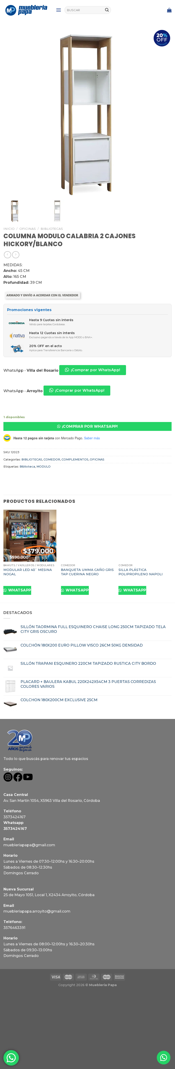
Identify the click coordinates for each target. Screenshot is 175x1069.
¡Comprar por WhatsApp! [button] (95, 370)
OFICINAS (27, 228)
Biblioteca (27, 466)
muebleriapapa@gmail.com (29, 845)
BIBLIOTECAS (52, 228)
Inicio (9, 228)
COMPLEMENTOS (75, 459)
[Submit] (107, 10)
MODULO (43, 466)
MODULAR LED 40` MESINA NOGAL (27, 572)
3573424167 (14, 817)
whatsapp (19, 590)
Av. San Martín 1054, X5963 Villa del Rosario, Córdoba (51, 800)
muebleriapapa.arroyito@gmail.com (36, 911)
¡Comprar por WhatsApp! (90, 426)
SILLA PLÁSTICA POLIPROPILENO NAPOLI (140, 572)
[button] (87, 426)
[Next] (171, 555)
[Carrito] (169, 10)
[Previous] (3, 555)
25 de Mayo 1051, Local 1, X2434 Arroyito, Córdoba (49, 895)
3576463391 (14, 928)
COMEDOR (52, 459)
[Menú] (58, 9)
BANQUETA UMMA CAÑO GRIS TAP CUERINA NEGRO (87, 572)
